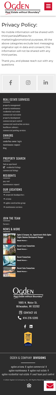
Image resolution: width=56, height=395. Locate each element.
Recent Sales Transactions (26, 268)
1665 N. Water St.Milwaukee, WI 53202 (28, 304)
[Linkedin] (31, 326)
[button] (28, 195)
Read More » (22, 241)
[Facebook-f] (25, 326)
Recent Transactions (23, 257)
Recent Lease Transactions (26, 245)
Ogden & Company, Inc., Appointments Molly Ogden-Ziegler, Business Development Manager (34, 235)
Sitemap (49, 380)
